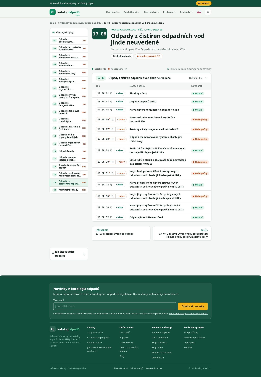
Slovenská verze (120, 368)
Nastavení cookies (154, 368)
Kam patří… (113, 11)
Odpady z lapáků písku (143, 101)
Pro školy (185, 11)
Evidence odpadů (161, 332)
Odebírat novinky (193, 306)
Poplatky (124, 337)
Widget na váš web (161, 352)
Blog (121, 356)
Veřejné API (158, 357)
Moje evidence (159, 342)
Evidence (168, 11)
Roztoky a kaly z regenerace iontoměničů (154, 129)
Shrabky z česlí (138, 93)
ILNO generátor (160, 337)
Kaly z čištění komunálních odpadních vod (154, 109)
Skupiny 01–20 (95, 332)
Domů (53, 22)
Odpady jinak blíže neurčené (146, 217)
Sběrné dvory (151, 11)
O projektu (189, 342)
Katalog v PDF (94, 342)
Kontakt (188, 347)
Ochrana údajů (136, 368)
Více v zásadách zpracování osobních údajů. (188, 313)
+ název (119, 93)
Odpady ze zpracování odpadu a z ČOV (79, 22)
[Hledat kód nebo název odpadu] (208, 12)
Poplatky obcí (131, 11)
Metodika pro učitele (194, 337)
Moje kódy (157, 347)
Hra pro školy (191, 332)
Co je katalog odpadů (98, 337)
